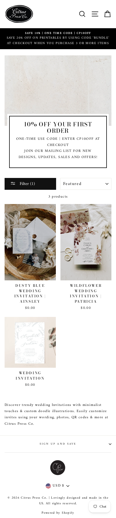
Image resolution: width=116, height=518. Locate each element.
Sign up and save (58, 444)
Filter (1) (26, 184)
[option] (58, 39)
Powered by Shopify (58, 513)
